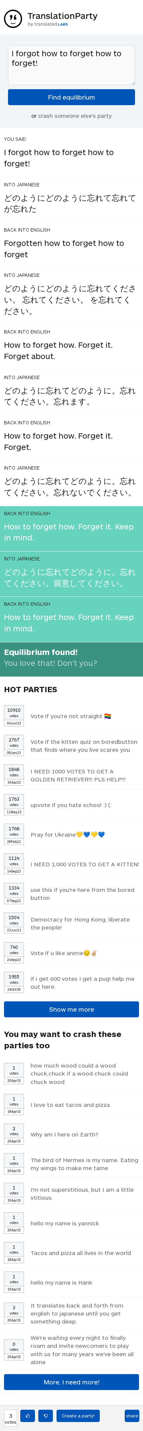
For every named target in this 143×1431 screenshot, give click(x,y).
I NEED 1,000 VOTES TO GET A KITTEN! (85, 864)
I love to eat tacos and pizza (70, 1104)
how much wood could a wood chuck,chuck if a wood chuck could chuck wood (79, 1073)
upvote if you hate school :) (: (71, 804)
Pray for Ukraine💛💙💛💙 (68, 834)
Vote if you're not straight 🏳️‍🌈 (71, 716)
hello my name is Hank (61, 1282)
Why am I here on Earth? (64, 1134)
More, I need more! (71, 1382)
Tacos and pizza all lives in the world (81, 1252)
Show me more (71, 1009)
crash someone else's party (75, 115)
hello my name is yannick (65, 1223)
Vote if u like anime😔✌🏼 (64, 952)
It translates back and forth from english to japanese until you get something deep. (77, 1313)
